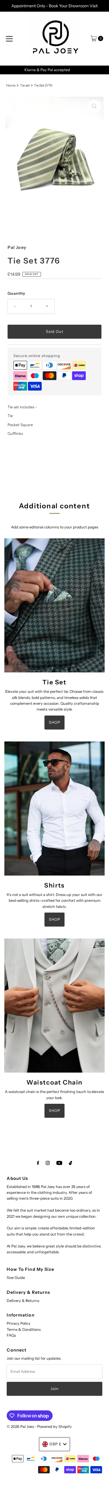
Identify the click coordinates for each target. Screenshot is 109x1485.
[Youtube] (59, 1163)
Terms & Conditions (24, 1329)
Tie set (25, 85)
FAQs (11, 1335)
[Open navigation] (9, 38)
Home (10, 85)
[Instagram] (48, 1163)
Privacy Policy (19, 1323)
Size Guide (16, 1277)
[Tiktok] (70, 1163)
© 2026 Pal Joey (21, 1426)
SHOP (54, 722)
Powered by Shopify (54, 1426)
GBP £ (55, 1444)
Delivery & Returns (23, 1300)
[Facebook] (38, 1163)
